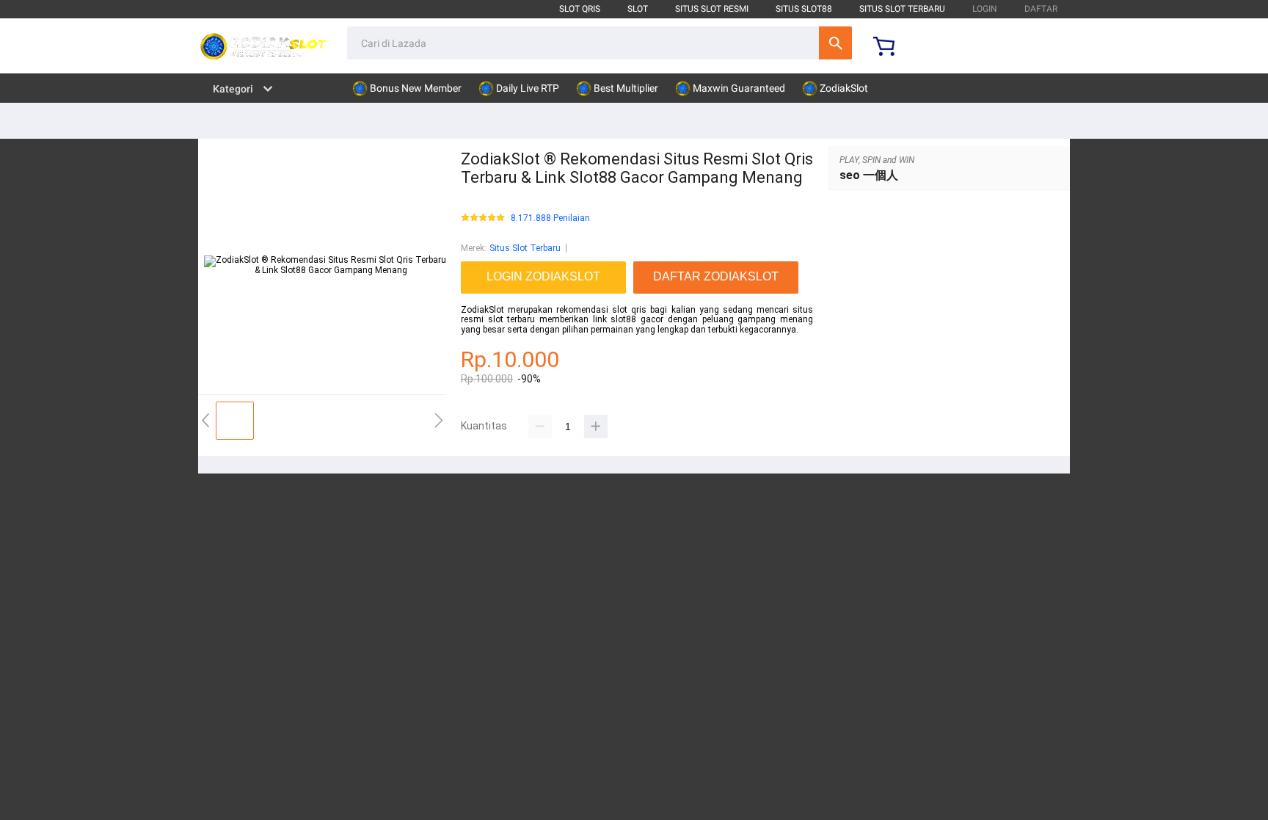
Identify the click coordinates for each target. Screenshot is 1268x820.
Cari (835, 42)
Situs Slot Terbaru (525, 248)
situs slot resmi (711, 9)
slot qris (579, 9)
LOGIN (984, 9)
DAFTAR (1040, 9)
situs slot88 (804, 9)
